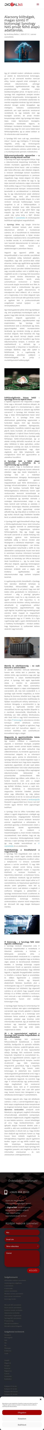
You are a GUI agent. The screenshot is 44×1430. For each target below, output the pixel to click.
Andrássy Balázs (13, 34)
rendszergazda (34, 799)
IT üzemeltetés (19, 218)
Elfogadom (22, 1412)
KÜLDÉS (33, 1270)
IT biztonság (16, 720)
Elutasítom (22, 1419)
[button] (40, 1399)
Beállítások (22, 1425)
